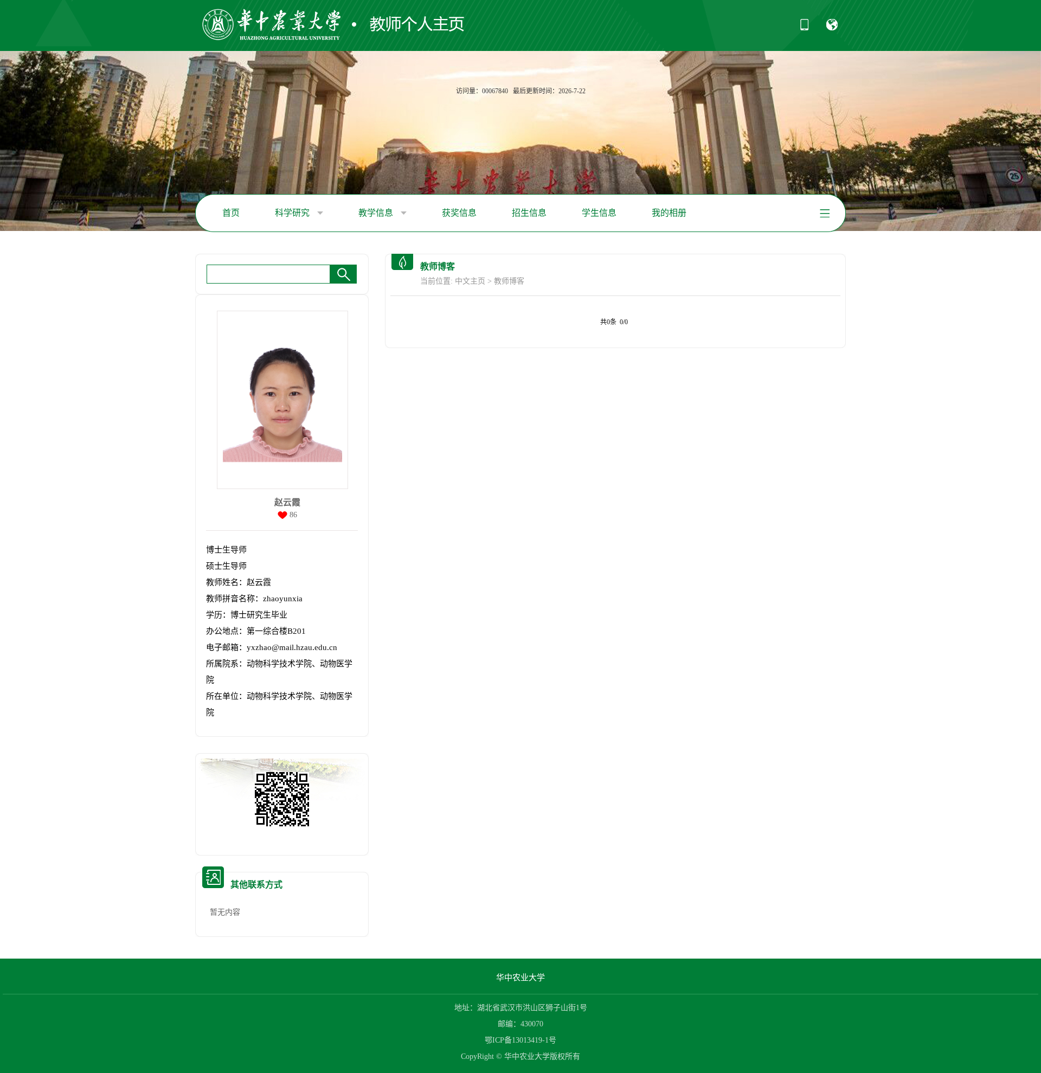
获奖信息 (459, 212)
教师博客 (509, 281)
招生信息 (529, 212)
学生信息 (599, 212)
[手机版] (804, 28)
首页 (231, 212)
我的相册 (669, 212)
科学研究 (293, 212)
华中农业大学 (520, 977)
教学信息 (376, 212)
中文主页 (470, 281)
